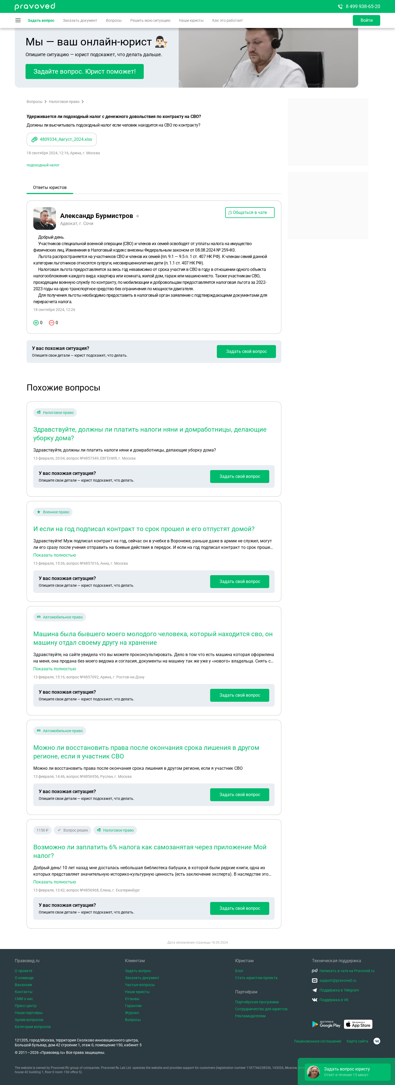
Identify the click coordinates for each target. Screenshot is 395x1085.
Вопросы (114, 20)
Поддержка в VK (334, 1000)
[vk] (377, 1041)
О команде (24, 978)
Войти (367, 20)
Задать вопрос (41, 20)
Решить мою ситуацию (150, 20)
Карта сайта (357, 1041)
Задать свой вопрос (246, 351)
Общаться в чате (250, 212)
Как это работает (227, 20)
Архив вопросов (29, 1020)
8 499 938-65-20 (363, 6)
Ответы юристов (50, 187)
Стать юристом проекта (256, 978)
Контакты (24, 992)
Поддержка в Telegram (339, 990)
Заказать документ (80, 20)
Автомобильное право (63, 617)
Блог (239, 971)
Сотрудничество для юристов (261, 1009)
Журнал (132, 1013)
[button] (348, 1072)
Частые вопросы (140, 985)
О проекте (23, 971)
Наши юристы (191, 20)
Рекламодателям (250, 1016)
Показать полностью (54, 555)
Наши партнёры (29, 1013)
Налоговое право (64, 101)
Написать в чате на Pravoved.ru (347, 971)
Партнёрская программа (257, 1002)
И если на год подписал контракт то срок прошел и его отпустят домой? (143, 529)
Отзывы (132, 999)
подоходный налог (43, 165)
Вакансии (23, 985)
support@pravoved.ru (337, 980)
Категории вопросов (33, 1027)
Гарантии (133, 1006)
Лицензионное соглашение (317, 1041)
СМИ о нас (24, 999)
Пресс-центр (26, 1006)
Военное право (56, 512)
